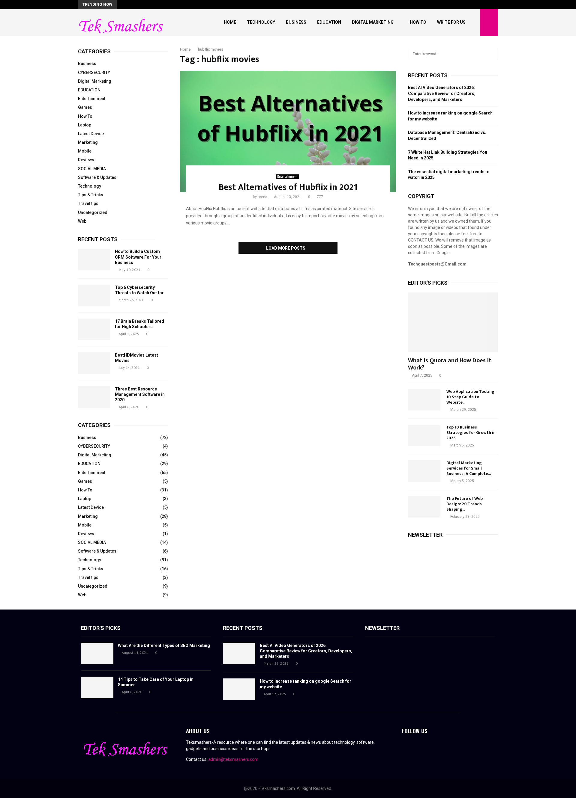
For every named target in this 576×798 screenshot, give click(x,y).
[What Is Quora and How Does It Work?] (453, 322)
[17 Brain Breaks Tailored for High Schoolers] (94, 329)
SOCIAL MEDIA (92, 168)
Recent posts (98, 239)
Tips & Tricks (90, 194)
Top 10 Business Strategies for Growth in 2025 (471, 432)
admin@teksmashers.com (233, 759)
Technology (261, 22)
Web (82, 221)
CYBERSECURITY (94, 72)
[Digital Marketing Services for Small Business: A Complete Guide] (424, 471)
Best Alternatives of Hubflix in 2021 (288, 187)
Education (329, 22)
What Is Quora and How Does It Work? (449, 364)
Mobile (85, 151)
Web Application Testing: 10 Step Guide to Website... (471, 397)
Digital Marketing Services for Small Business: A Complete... (468, 468)
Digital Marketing (373, 22)
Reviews (86, 159)
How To (418, 22)
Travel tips (88, 203)
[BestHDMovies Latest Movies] (94, 363)
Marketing (88, 142)
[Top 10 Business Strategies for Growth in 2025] (424, 435)
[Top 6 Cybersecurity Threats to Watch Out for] (94, 295)
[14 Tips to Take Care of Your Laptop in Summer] (97, 687)
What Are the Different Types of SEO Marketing (164, 645)
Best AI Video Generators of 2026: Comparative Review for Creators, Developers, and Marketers (442, 93)
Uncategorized (92, 212)
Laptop (84, 125)
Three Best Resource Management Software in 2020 (140, 394)
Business (296, 22)
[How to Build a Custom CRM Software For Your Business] (94, 259)
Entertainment (287, 176)
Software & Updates (97, 177)
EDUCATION (89, 90)
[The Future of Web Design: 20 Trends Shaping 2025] (424, 507)
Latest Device (91, 133)
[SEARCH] (492, 54)
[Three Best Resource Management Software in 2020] (94, 397)
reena (262, 197)
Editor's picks (101, 628)
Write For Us (451, 22)
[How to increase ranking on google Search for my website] (239, 689)
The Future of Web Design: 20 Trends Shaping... (464, 504)
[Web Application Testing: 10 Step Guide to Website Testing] (424, 400)
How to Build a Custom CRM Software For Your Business (138, 257)
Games (85, 107)
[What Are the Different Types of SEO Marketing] (97, 653)
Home (230, 22)
